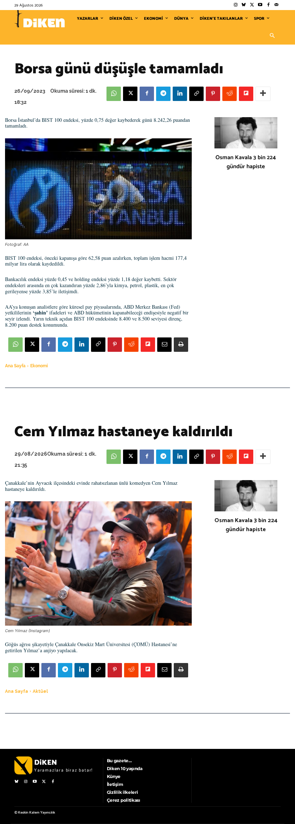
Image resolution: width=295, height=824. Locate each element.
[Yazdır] (181, 344)
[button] (272, 36)
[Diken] (39, 18)
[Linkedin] (180, 94)
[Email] (164, 344)
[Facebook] (268, 5)
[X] (130, 94)
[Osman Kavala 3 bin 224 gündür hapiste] (245, 133)
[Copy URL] (196, 94)
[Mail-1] (276, 5)
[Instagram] (235, 5)
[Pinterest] (213, 94)
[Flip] (246, 94)
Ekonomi (39, 365)
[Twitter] (252, 5)
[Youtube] (260, 5)
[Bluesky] (244, 5)
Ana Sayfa (15, 365)
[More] (263, 94)
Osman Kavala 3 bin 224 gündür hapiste (245, 162)
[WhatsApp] (113, 94)
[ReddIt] (229, 94)
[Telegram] (163, 94)
